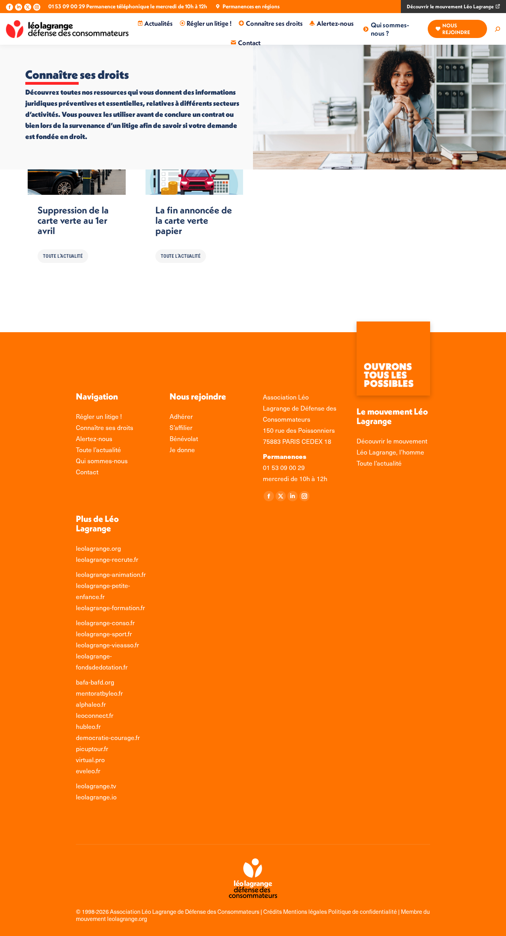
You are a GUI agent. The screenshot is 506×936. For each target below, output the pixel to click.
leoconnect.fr (94, 715)
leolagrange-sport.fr (104, 634)
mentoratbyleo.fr (99, 693)
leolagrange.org (98, 548)
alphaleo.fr (91, 704)
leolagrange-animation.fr (111, 574)
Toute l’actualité (379, 463)
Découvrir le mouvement (392, 441)
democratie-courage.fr (108, 737)
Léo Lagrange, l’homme (390, 452)
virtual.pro (90, 759)
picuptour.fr (92, 748)
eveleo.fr (88, 771)
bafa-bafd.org (95, 682)
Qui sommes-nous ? (390, 29)
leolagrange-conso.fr (105, 622)
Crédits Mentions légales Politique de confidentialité (330, 911)
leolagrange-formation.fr (110, 607)
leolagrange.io (96, 797)
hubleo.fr (88, 726)
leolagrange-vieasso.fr (107, 645)
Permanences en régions (251, 6)
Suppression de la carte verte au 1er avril (73, 220)
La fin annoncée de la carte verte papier (193, 220)
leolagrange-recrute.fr (107, 559)
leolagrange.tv (96, 786)
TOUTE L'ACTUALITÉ (63, 256)
